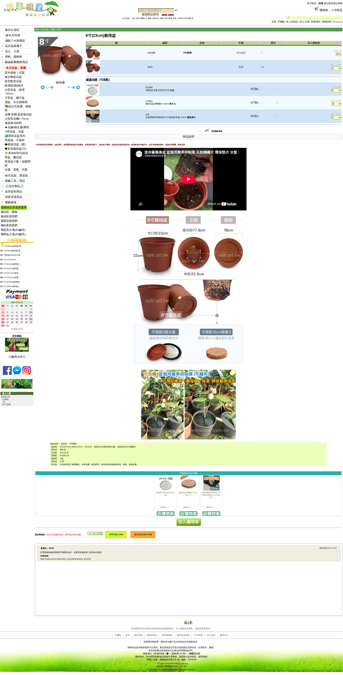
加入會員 (211, 635)
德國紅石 (143, 18)
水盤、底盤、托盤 (16, 169)
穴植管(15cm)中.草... (13, 255)
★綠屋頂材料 (13, 122)
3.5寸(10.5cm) (10, 259)
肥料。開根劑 (13, 56)
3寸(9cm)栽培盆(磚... (13, 246)
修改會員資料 (183, 635)
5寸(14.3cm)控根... (12, 277)
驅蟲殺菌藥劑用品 (16, 62)
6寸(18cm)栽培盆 (11, 286)
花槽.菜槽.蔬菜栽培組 (18, 114)
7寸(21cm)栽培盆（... (13, 264)
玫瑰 (174, 18)
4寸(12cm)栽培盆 (11, 268)
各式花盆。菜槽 (16, 67)
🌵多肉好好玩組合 (16, 153)
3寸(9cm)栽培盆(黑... (13, 251)
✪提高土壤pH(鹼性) (13, 229)
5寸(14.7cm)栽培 (11, 273)
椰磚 (170, 18)
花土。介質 (12, 51)
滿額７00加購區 (15, 40)
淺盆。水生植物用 (16, 102)
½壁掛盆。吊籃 (14, 131)
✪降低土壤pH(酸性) (13, 234)
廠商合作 (224, 635)
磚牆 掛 (190, 18)
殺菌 (161, 18)
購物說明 (326, 21)
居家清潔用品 (13, 196)
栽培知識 (138, 635)
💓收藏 (60, 82)
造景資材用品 (13, 191)
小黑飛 (179, 18)
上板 (133, 18)
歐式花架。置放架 (16, 175)
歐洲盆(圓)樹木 (14, 85)
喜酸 (149, 18)
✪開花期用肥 (9, 220)
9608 (59, 29)
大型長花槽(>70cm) (17, 118)
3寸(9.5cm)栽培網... (12, 282)
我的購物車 (167, 635)
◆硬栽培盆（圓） (16, 144)
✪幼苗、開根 (9, 211)
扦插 (185, 18)
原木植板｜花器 (15, 72)
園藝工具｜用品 (15, 180)
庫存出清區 (12, 29)
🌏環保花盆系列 (15, 135)
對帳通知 (315, 21)
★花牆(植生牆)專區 (17, 127)
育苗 (166, 18)
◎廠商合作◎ (17, 356)
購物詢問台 (152, 635)
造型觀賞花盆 (13, 81)
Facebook (337, 21)
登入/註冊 (305, 21)
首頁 (274, 21)
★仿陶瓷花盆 (13, 76)
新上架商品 (292, 21)
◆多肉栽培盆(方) (15, 148)
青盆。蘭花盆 (13, 157)
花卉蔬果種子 (13, 46)
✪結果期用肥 (9, 225)
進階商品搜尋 (152, 14)
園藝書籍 (10, 202)
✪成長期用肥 (9, 216)
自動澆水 (155, 18)
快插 (137, 18)
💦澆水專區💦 (14, 186)
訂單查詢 (198, 635)
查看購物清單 (217, 131)
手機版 (281, 21)
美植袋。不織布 (15, 140)
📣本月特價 (12, 35)
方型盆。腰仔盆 (15, 97)
